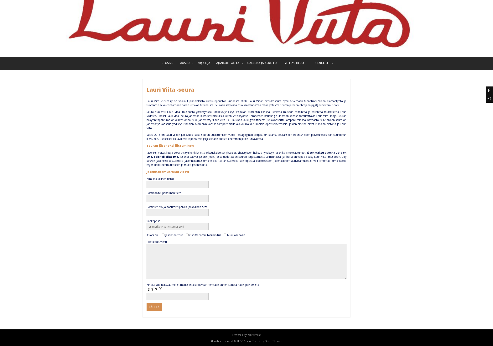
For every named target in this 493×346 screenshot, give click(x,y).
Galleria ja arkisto (262, 63)
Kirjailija (204, 63)
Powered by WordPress (246, 335)
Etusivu (168, 63)
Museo (184, 63)
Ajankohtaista (227, 63)
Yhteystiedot (295, 63)
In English (321, 63)
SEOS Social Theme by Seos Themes (259, 341)
